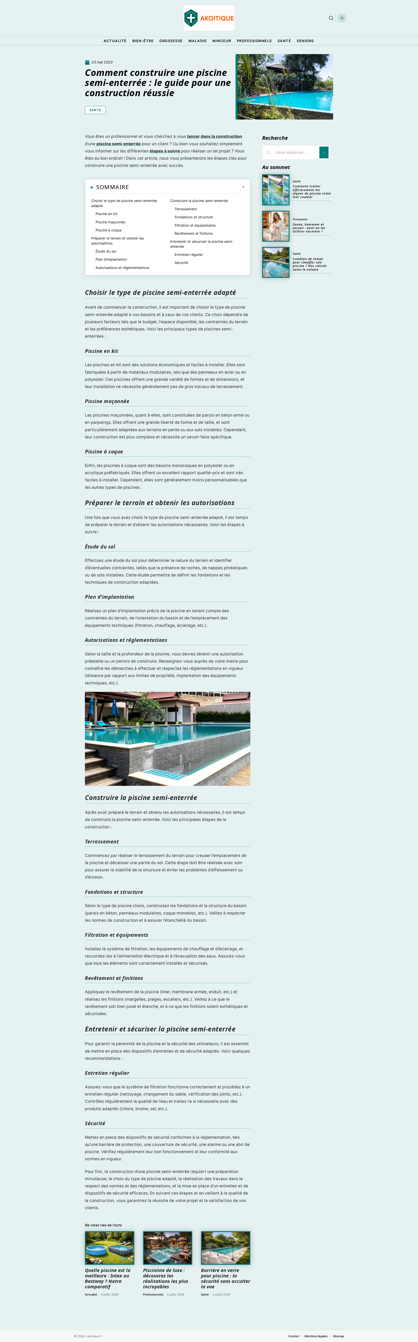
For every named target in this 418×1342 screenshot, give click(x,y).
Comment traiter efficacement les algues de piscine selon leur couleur (312, 191)
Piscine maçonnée (110, 222)
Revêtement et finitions (194, 233)
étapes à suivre (165, 151)
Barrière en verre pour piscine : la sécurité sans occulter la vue (225, 1278)
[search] (331, 18)
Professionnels (153, 1294)
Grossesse (300, 219)
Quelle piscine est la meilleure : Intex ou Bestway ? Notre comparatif (107, 1278)
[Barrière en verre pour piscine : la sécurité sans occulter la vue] (225, 1248)
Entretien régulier (189, 254)
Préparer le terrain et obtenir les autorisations (117, 240)
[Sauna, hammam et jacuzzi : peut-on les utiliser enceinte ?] (276, 226)
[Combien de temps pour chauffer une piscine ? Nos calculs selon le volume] (276, 262)
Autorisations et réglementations (122, 267)
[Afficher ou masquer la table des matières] (187, 187)
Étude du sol (106, 251)
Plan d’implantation (111, 259)
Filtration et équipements (195, 225)
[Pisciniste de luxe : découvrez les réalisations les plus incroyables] (167, 1248)
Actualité (91, 1294)
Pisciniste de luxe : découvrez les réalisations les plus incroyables (165, 1278)
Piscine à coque (108, 230)
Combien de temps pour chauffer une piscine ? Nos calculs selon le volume (310, 264)
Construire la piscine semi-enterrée (199, 200)
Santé (95, 110)
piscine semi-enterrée (118, 143)
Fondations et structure (194, 217)
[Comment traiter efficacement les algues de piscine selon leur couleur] (276, 190)
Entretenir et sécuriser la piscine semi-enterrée (201, 243)
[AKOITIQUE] (209, 18)
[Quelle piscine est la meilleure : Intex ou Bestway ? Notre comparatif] (109, 1248)
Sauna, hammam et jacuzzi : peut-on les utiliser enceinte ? (309, 228)
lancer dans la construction (214, 136)
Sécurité (181, 262)
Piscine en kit (106, 214)
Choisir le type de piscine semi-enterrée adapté (124, 203)
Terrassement (186, 209)
